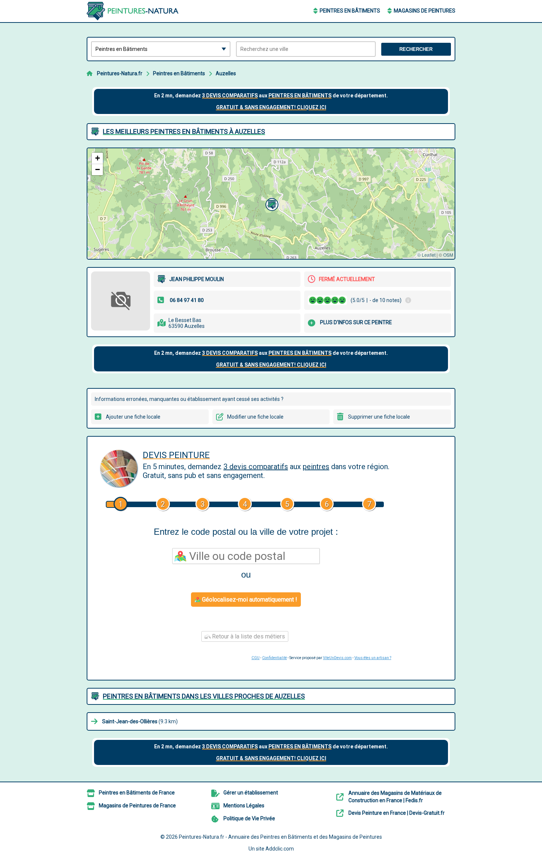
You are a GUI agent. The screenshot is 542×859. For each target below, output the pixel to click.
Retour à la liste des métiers (248, 636)
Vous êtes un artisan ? (372, 658)
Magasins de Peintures (424, 11)
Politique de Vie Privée (249, 818)
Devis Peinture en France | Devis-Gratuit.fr (396, 813)
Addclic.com (279, 849)
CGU (255, 658)
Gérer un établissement (250, 793)
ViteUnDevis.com (337, 658)
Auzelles (226, 73)
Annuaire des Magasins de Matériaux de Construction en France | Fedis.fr (395, 796)
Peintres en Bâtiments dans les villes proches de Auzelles (204, 696)
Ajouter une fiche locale (133, 417)
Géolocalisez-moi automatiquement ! (249, 599)
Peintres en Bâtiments (350, 11)
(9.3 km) (140, 721)
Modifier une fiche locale (255, 417)
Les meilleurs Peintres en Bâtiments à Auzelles (184, 131)
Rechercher (415, 49)
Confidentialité (274, 658)
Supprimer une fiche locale (379, 417)
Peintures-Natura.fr (119, 73)
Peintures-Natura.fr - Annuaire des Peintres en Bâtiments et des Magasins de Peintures (280, 837)
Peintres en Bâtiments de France (137, 793)
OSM (448, 255)
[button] (271, 203)
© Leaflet (426, 255)
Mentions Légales (243, 805)
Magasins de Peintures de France (137, 805)
